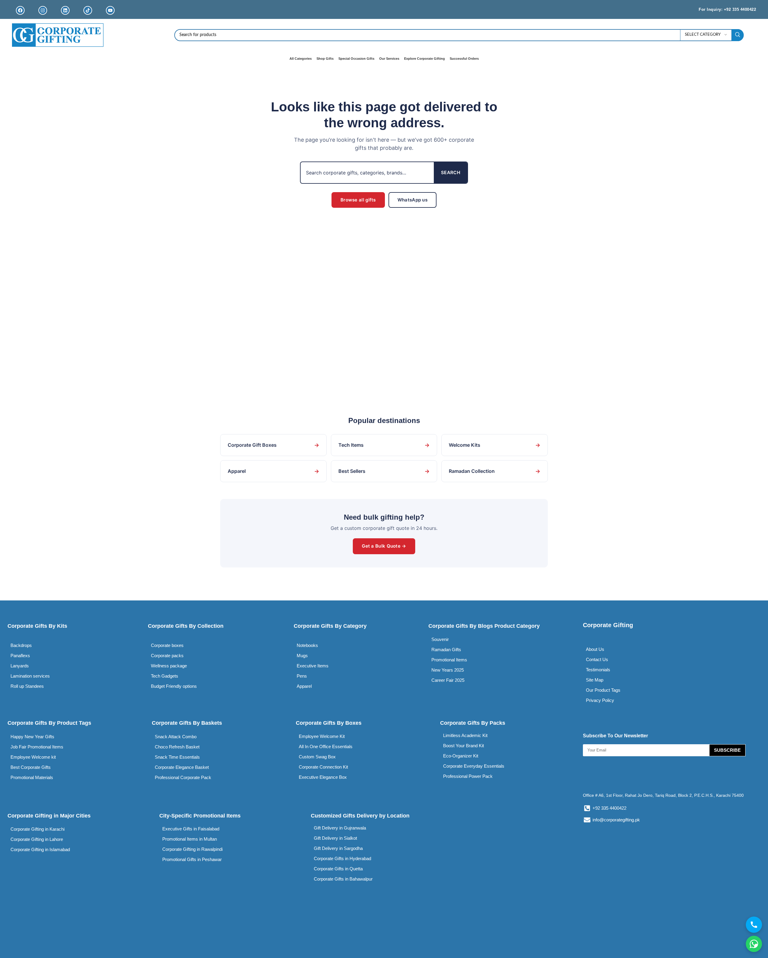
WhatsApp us (413, 200)
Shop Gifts (325, 58)
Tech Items (384, 445)
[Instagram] (42, 10)
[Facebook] (20, 10)
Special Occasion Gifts (356, 58)
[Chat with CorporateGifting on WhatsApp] (754, 944)
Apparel (273, 471)
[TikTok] (87, 10)
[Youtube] (110, 10)
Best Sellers (384, 471)
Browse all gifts (358, 200)
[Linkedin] (65, 10)
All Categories (301, 58)
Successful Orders (464, 58)
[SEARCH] (738, 35)
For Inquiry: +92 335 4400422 (727, 9)
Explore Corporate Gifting (424, 58)
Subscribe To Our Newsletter (615, 735)
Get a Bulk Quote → (384, 546)
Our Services (389, 58)
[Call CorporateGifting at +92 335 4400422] (754, 925)
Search (450, 172)
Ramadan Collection (494, 471)
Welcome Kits (494, 445)
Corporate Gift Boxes (273, 445)
